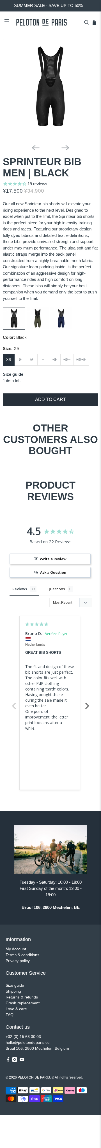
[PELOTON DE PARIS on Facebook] (8, 1060)
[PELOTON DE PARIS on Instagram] (14, 1060)
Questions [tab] (56, 588)
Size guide (15, 985)
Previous (14, 703)
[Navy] (61, 328)
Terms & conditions (22, 955)
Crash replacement (23, 1003)
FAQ (9, 1014)
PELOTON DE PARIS (34, 1077)
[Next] (65, 148)
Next (87, 703)
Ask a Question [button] (53, 572)
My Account (16, 949)
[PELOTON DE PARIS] (46, 22)
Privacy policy (18, 960)
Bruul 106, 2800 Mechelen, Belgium (37, 1048)
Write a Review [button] (53, 558)
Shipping (13, 991)
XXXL (81, 360)
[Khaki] (37, 328)
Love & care (16, 1009)
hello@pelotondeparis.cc (27, 1042)
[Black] (14, 328)
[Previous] (35, 148)
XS (8, 360)
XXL (66, 360)
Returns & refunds (22, 997)
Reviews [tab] (19, 588)
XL (54, 360)
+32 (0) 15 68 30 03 (23, 1036)
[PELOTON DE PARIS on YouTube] (21, 1060)
